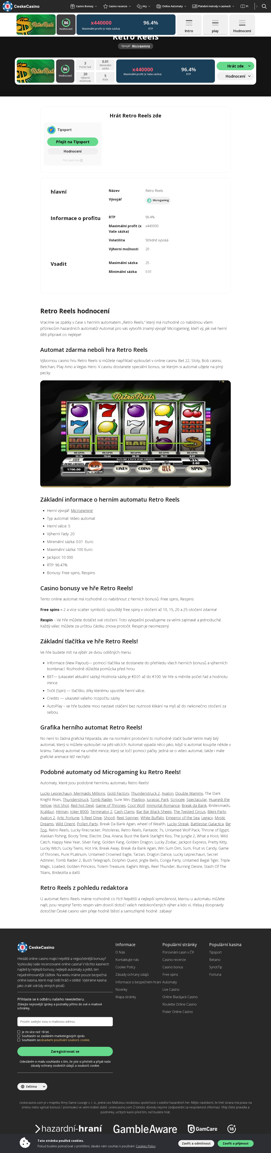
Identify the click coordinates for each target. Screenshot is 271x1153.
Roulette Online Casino (179, 1004)
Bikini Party (216, 811)
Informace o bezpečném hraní (138, 982)
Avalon (167, 793)
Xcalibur (47, 811)
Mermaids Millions (89, 793)
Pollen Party (87, 823)
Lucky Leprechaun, (57, 793)
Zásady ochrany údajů (132, 974)
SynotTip (215, 967)
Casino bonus (172, 967)
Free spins (170, 974)
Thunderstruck (75, 799)
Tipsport (215, 952)
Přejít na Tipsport (73, 141)
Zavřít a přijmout (236, 1143)
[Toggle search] (264, 6)
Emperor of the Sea (182, 817)
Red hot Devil (82, 805)
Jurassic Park (158, 799)
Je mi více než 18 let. (36, 1032)
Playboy (138, 799)
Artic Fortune (68, 817)
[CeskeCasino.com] (26, 6)
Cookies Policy (145, 1146)
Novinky (121, 989)
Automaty (169, 982)
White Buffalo (152, 817)
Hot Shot (61, 805)
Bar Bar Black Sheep (154, 811)
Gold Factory (118, 793)
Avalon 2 (47, 817)
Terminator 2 (101, 811)
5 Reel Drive (91, 817)
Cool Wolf (136, 805)
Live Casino (171, 989)
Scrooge (177, 799)
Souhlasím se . (56, 1040)
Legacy (207, 817)
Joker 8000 (79, 811)
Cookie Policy (125, 967)
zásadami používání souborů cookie (64, 1040)
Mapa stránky (125, 997)
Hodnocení (73, 151)
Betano (214, 959)
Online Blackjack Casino (180, 997)
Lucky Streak (178, 823)
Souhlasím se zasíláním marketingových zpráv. (53, 1036)
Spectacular (197, 799)
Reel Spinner (128, 817)
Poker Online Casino (177, 1011)
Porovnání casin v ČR (178, 952)
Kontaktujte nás (127, 959)
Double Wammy (189, 793)
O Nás (120, 952)
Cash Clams (124, 811)
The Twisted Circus (190, 811)
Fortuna (215, 974)
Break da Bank (194, 805)
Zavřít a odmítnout (196, 1143)
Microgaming (141, 46)
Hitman (62, 811)
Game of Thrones (111, 805)
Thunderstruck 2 (145, 793)
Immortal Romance (163, 805)
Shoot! (109, 817)
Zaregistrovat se (65, 1051)
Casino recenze (174, 959)
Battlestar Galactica (207, 823)
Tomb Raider (101, 799)
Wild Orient (65, 823)
